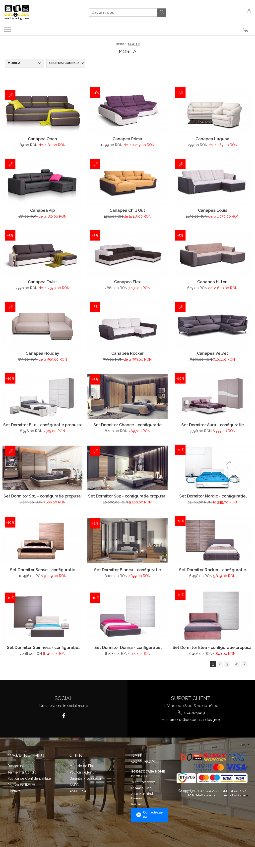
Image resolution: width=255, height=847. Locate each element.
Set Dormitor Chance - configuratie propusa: (127, 425)
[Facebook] (64, 715)
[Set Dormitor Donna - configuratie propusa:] (127, 616)
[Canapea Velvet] (213, 325)
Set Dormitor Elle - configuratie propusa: (42, 425)
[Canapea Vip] (42, 182)
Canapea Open (42, 139)
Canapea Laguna (212, 139)
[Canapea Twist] (42, 253)
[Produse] (8, 31)
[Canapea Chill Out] (127, 182)
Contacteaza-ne (153, 815)
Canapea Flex (127, 282)
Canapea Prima (127, 139)
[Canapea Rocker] (127, 325)
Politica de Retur (82, 772)
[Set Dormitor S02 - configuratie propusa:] (127, 468)
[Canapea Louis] (213, 182)
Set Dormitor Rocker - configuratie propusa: (212, 569)
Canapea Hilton (212, 282)
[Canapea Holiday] (42, 325)
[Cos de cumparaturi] (248, 11)
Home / (121, 44)
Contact (13, 791)
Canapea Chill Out (127, 210)
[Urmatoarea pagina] (244, 664)
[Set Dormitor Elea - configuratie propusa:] (213, 616)
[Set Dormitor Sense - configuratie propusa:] (42, 540)
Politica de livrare (21, 785)
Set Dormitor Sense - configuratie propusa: (42, 569)
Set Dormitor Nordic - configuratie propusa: (212, 496)
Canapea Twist (42, 282)
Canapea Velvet (212, 353)
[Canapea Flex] (127, 253)
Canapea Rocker (127, 353)
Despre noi (16, 766)
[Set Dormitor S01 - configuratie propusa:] (42, 468)
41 (237, 664)
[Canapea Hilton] (213, 253)
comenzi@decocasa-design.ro (194, 719)
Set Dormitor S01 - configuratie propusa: (42, 496)
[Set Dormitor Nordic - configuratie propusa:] (213, 468)
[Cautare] (161, 12)
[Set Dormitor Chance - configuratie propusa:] (127, 396)
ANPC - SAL (78, 791)
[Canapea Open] (42, 111)
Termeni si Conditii (22, 772)
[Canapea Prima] (127, 110)
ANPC (74, 785)
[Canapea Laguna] (213, 110)
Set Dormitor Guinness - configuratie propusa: (42, 647)
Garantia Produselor (85, 778)
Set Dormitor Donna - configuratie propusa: (127, 647)
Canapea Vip (42, 210)
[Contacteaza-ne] (245, 30)
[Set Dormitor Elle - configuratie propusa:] (42, 396)
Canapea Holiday (42, 353)
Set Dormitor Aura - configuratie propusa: (212, 425)
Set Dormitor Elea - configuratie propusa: (213, 647)
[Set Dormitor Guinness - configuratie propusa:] (42, 616)
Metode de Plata (82, 766)
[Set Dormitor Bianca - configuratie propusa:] (127, 540)
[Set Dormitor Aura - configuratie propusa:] (213, 396)
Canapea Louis (212, 210)
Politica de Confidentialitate (29, 778)
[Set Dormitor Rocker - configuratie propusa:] (213, 540)
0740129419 (194, 712)
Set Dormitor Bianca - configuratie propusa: (127, 569)
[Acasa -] (29, 12)
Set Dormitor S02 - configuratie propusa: (127, 496)
